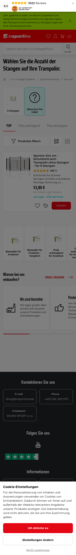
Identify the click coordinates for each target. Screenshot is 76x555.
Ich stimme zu (38, 528)
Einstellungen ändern (38, 540)
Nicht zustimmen (38, 550)
